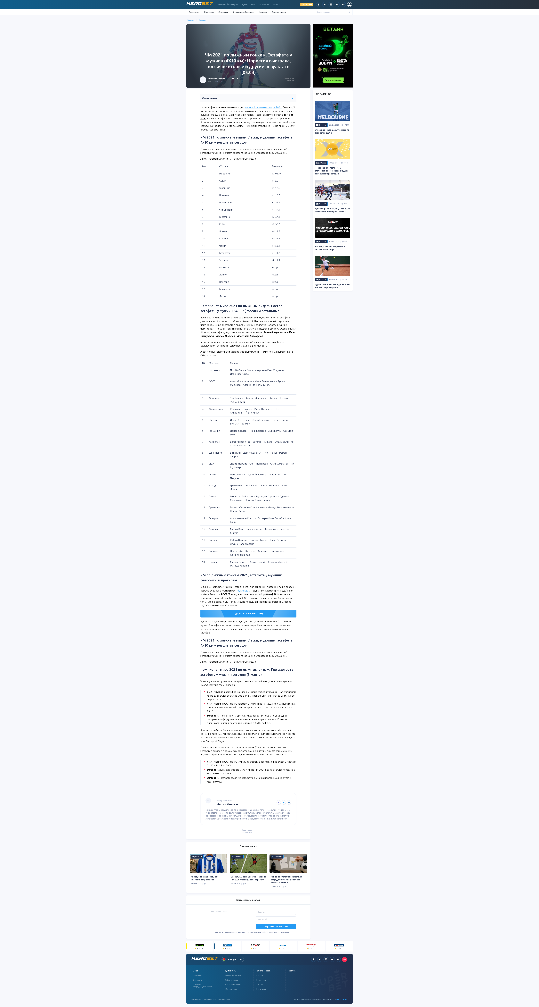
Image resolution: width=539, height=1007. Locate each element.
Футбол (259, 975)
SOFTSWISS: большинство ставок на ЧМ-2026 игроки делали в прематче (248, 878)
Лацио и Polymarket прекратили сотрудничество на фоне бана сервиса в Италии (286, 880)
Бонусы (276, 4)
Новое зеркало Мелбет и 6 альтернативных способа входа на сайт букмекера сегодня (331, 171)
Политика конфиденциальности (202, 985)
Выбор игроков (231, 980)
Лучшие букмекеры (233, 975)
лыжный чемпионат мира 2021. (263, 107)
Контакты (197, 975)
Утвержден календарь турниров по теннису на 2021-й (332, 131)
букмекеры (243, 590)
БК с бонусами (231, 989)
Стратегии (223, 12)
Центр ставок (248, 4)
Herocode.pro (342, 999)
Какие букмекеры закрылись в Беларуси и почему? (330, 248)
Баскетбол (261, 980)
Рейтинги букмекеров (228, 4)
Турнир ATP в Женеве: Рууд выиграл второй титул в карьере (332, 286)
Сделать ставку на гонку (248, 613)
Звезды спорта (279, 12)
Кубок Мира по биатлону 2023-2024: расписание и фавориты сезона (332, 210)
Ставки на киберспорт (243, 12)
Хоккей (259, 984)
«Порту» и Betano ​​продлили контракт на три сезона (204, 878)
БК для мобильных (233, 984)
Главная (191, 20)
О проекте (197, 980)
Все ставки (261, 989)
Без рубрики (321, 163)
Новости (263, 12)
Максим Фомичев (216, 78)
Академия (264, 4)
